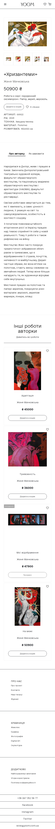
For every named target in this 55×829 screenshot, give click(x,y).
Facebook (27, 805)
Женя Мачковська (16, 81)
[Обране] (45, 4)
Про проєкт (16, 685)
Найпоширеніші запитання (23, 774)
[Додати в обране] (47, 350)
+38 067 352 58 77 (27, 798)
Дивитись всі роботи (27, 337)
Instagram (27, 812)
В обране (34, 107)
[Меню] (5, 4)
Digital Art (15, 741)
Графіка (15, 732)
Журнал (14, 699)
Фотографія (17, 736)
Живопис (15, 727)
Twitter (27, 818)
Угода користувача (20, 778)
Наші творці (16, 694)
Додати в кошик (13, 107)
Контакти (15, 690)
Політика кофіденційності (23, 783)
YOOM (27, 5)
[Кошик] (49, 4)
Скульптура (16, 745)
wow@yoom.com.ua (27, 825)
